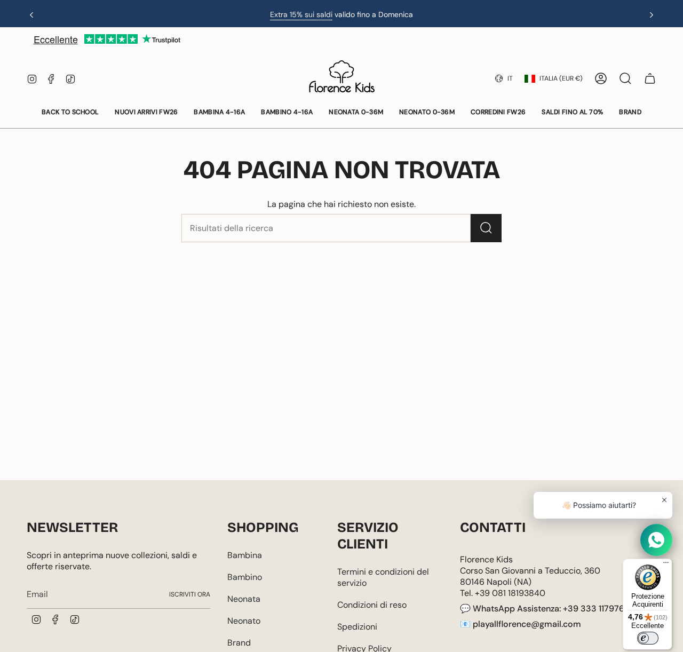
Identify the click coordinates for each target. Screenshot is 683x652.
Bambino (244, 577)
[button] (70, 112)
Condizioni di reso (372, 604)
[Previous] (31, 15)
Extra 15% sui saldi (301, 14)
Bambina (244, 555)
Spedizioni (357, 626)
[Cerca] (486, 228)
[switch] (647, 638)
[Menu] (666, 565)
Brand (239, 642)
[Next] (651, 15)
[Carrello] (650, 78)
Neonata (243, 599)
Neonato (243, 620)
